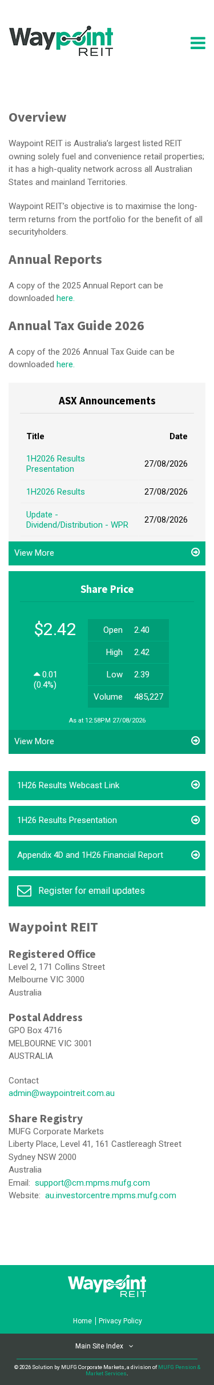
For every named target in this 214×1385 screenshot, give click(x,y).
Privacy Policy (120, 1321)
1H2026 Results (55, 492)
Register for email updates (91, 890)
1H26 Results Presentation (67, 820)
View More (34, 553)
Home (82, 1321)
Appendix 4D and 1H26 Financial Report (90, 855)
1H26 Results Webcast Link (68, 785)
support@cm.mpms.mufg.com (92, 1183)
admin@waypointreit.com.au (62, 1093)
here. (65, 298)
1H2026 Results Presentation (55, 463)
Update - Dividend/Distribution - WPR (77, 519)
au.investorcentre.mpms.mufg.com (110, 1195)
